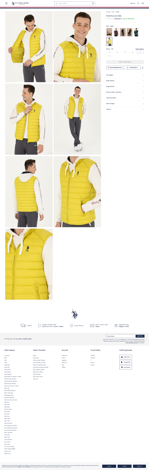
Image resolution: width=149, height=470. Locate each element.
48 (117, 52)
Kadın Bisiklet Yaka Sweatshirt (10, 428)
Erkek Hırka (6, 388)
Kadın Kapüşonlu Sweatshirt (10, 425)
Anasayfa (108, 12)
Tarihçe (63, 358)
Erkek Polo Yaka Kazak (9, 397)
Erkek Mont (6, 402)
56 (109, 56)
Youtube (92, 365)
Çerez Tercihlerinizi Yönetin (39, 362)
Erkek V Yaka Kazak (8, 393)
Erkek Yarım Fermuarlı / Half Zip (11, 386)
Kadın (5, 358)
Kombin (113, 12)
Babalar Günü (7, 453)
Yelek (117, 12)
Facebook (93, 355)
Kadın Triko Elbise (8, 432)
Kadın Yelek (7, 421)
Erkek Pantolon (7, 372)
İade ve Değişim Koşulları (38, 369)
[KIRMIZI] (116, 32)
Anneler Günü (7, 451)
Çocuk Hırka (7, 444)
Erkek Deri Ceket (8, 409)
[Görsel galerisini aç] (29, 47)
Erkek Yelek (6, 404)
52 (132, 52)
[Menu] (6, 3)
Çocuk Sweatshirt (8, 439)
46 (110, 52)
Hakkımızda (64, 355)
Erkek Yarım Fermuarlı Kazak (10, 400)
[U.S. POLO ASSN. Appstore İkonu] (132, 357)
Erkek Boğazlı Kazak (8, 395)
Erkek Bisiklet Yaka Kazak (9, 390)
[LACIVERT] (123, 32)
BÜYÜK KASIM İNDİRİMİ (9, 449)
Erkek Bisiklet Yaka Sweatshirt (10, 381)
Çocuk (5, 362)
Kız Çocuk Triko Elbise (9, 446)
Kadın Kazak (7, 435)
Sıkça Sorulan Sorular (38, 376)
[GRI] (109, 32)
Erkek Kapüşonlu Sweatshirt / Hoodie (12, 376)
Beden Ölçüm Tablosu (38, 372)
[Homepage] (20, 3)
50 (125, 52)
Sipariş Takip (36, 358)
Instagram (93, 357)
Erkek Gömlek (7, 369)
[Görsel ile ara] (93, 3)
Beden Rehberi (140, 49)
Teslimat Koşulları (37, 374)
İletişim (34, 355)
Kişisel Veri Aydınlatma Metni (39, 365)
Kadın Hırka (7, 437)
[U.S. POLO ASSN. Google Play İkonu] (132, 362)
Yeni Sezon (6, 355)
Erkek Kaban (7, 407)
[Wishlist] (138, 3)
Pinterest (92, 362)
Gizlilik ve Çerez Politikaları (39, 360)
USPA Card (64, 362)
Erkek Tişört (6, 367)
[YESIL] (136, 32)
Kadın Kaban (7, 418)
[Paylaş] (142, 68)
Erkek (5, 360)
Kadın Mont (7, 416)
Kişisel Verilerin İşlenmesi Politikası (40, 367)
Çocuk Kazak (7, 442)
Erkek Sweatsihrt (8, 374)
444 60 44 (35, 379)
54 (140, 52)
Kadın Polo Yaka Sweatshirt (10, 430)
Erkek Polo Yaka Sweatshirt (10, 379)
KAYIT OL (140, 336)
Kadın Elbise (7, 411)
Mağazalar (64, 360)
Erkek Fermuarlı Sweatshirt (10, 383)
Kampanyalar (7, 365)
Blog (63, 365)
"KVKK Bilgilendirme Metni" (131, 342)
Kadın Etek (6, 414)
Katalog (63, 367)
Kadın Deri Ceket (8, 423)
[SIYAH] (129, 32)
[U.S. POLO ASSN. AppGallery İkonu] (132, 367)
